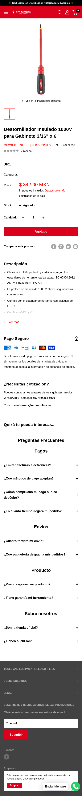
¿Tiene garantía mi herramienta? (28, 598)
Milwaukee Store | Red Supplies (27, 145)
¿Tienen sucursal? (18, 641)
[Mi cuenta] (67, 12)
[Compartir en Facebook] (53, 246)
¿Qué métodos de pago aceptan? (29, 478)
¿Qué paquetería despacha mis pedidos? (34, 554)
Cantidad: (10, 217)
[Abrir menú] (6, 12)
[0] (75, 12)
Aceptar (14, 785)
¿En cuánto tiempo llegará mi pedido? (33, 511)
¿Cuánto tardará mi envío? (24, 541)
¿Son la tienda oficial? (21, 627)
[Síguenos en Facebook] (6, 757)
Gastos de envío (55, 190)
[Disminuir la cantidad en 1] (23, 218)
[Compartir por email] (75, 246)
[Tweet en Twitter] (68, 246)
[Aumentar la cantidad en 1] (43, 218)
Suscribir (16, 734)
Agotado (41, 231)
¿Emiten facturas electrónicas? (27, 465)
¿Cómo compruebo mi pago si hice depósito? (30, 494)
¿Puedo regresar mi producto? (27, 584)
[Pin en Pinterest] (61, 246)
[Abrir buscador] (60, 12)
